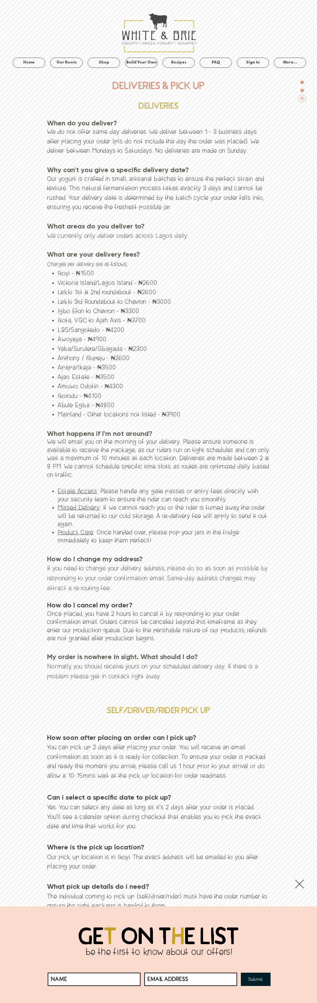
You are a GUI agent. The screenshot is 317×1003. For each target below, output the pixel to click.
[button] (299, 884)
